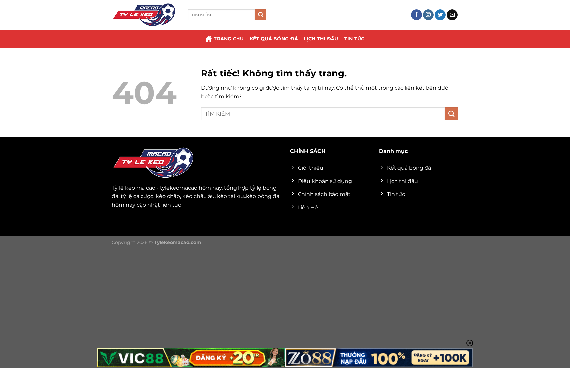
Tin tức (354, 39)
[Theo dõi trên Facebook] (416, 14)
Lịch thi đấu (321, 39)
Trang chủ (229, 39)
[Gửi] (260, 14)
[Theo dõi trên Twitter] (440, 14)
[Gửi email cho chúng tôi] (452, 14)
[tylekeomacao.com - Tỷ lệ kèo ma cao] (145, 15)
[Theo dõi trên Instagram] (428, 14)
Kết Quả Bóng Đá (274, 39)
